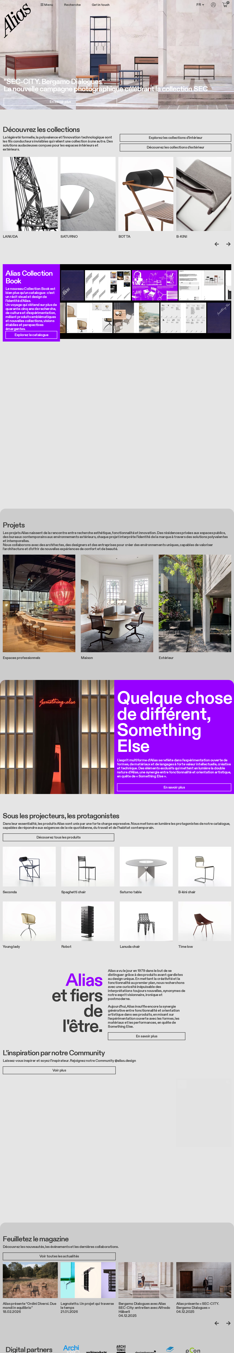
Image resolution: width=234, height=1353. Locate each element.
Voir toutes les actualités (59, 1256)
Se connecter (213, 4)
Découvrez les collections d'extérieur (175, 147)
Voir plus (59, 1070)
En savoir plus (60, 101)
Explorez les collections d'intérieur (175, 137)
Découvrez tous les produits (58, 837)
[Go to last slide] (217, 244)
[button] (30, 1112)
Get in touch (101, 5)
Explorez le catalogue (31, 335)
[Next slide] (227, 244)
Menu (48, 5)
